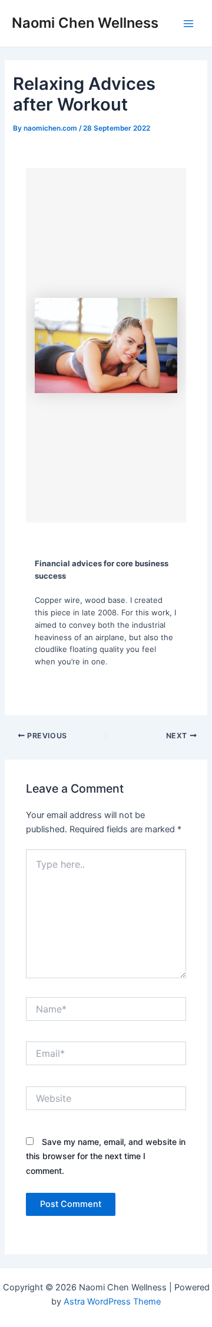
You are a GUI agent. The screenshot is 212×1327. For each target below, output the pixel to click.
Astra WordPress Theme (112, 1301)
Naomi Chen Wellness (85, 22)
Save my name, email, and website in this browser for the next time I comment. (106, 1156)
